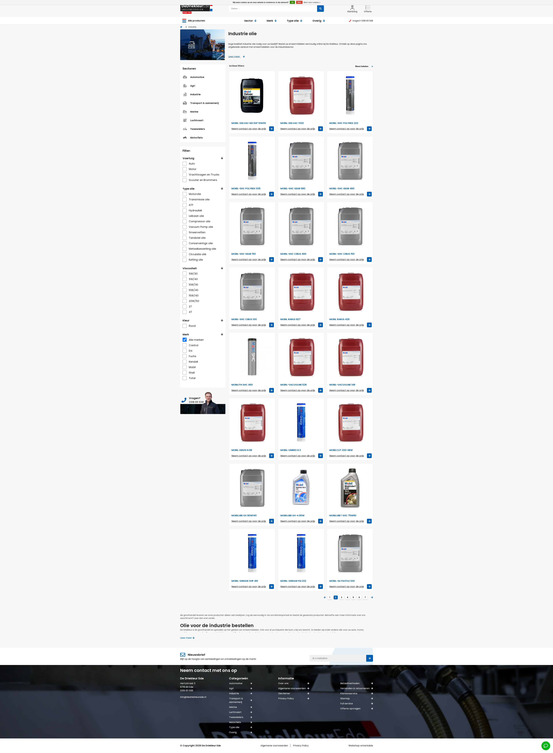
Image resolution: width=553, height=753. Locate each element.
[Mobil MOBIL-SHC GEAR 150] (252, 226)
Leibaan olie (196, 216)
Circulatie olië (197, 254)
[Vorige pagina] (325, 597)
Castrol (193, 345)
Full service (346, 703)
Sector (248, 20)
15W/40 (193, 295)
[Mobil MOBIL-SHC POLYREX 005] (252, 161)
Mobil (192, 367)
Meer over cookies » (312, 2)
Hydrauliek (195, 210)
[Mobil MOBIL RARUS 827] (301, 292)
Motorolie (195, 194)
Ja (292, 2)
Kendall (193, 361)
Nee (299, 2)
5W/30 (193, 273)
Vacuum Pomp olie (201, 227)
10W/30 (193, 284)
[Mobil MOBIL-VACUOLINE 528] (301, 357)
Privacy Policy (286, 698)
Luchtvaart (196, 120)
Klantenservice (348, 693)
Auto (192, 163)
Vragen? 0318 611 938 (362, 20)
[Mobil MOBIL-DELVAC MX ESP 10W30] (252, 95)
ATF (191, 205)
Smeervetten (197, 232)
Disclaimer (284, 693)
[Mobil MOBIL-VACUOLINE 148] (350, 357)
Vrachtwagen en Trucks (204, 174)
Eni (190, 351)
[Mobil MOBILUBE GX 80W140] (252, 488)
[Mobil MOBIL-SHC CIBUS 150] (350, 226)
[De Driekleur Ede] (196, 8)
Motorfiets (196, 137)
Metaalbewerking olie (202, 249)
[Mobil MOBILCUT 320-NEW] (350, 422)
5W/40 (193, 279)
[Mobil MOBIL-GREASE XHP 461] (252, 553)
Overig (317, 20)
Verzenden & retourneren (355, 688)
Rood (192, 326)
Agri (192, 85)
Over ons (283, 683)
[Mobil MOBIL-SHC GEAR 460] (350, 161)
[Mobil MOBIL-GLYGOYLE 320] (350, 553)
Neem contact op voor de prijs (248, 128)
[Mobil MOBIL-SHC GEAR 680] (301, 161)
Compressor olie (199, 221)
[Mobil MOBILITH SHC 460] (252, 357)
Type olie (293, 20)
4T (190, 312)
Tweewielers (197, 129)
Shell (192, 372)
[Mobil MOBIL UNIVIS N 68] (252, 422)
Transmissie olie (199, 199)
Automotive (197, 77)
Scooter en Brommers (203, 180)
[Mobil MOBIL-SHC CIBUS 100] (252, 292)
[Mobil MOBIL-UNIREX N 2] (301, 422)
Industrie (195, 94)
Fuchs (192, 356)
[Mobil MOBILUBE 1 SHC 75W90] (350, 488)
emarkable (366, 745)
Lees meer (234, 56)
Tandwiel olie (197, 238)
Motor (192, 169)
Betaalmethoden (350, 683)
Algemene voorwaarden (292, 688)
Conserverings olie (201, 243)
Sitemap (345, 698)
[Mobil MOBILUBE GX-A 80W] (301, 488)
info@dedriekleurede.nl (193, 697)
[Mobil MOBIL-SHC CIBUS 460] (301, 226)
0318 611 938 (186, 690)
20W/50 (194, 301)
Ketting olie (196, 259)
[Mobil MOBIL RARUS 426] (350, 292)
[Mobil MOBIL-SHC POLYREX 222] (350, 95)
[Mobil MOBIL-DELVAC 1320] (301, 95)
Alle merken (196, 340)
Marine (194, 111)
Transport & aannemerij (204, 103)
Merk (270, 20)
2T (190, 306)
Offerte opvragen (350, 708)
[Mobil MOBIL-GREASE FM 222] (301, 553)
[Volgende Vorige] (372, 597)
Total (192, 378)
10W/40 (193, 290)
